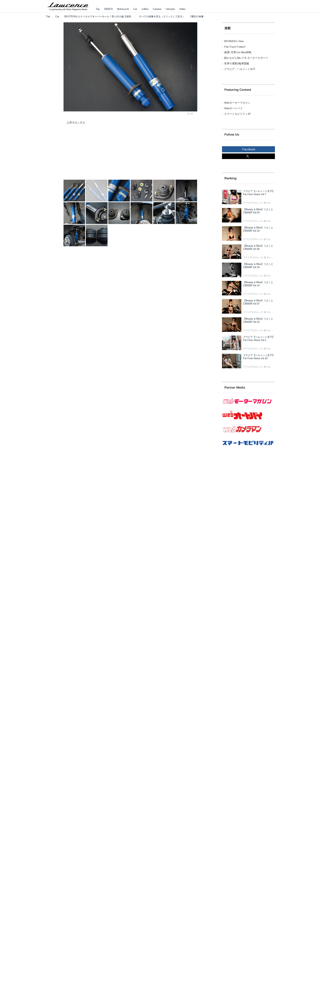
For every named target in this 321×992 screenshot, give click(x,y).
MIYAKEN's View (234, 41)
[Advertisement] (91, 154)
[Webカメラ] (248, 434)
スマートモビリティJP (237, 113)
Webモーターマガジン (237, 102)
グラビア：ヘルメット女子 (239, 69)
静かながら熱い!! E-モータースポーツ (246, 57)
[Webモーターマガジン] (248, 405)
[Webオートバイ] (248, 419)
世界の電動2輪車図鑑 (236, 63)
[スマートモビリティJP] (248, 447)
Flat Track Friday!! (235, 46)
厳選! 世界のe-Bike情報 (237, 52)
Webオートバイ (233, 108)
